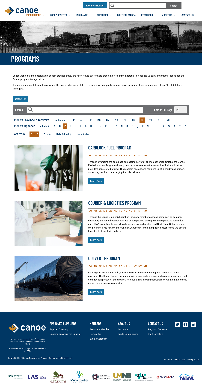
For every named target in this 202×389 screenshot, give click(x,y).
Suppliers (102, 15)
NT (159, 120)
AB (81, 120)
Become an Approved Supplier (65, 334)
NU (168, 120)
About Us (167, 15)
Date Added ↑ (63, 134)
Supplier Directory (59, 329)
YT (150, 120)
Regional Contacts (157, 329)
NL (142, 120)
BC (73, 120)
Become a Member (100, 329)
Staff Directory (155, 334)
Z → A (47, 134)
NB (116, 120)
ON (107, 120)
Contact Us (187, 15)
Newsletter (95, 334)
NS (133, 120)
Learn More (96, 181)
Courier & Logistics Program (114, 203)
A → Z (34, 134)
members (95, 323)
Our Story (123, 329)
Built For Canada (126, 15)
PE (125, 120)
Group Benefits (58, 15)
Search (173, 5)
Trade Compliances (128, 334)
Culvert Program (104, 258)
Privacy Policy (193, 360)
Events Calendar (98, 338)
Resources (147, 15)
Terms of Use (179, 360)
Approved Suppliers (63, 323)
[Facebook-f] (185, 324)
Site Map (168, 360)
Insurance (82, 15)
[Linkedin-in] (193, 324)
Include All (60, 120)
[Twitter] (177, 324)
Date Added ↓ (84, 134)
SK (90, 120)
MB (99, 120)
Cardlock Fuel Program (109, 147)
